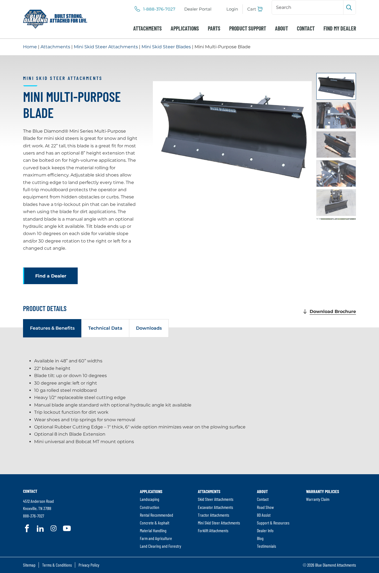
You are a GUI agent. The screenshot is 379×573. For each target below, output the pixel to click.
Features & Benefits (52, 328)
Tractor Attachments (213, 515)
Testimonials (266, 546)
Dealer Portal (197, 9)
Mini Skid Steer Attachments (106, 46)
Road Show (265, 507)
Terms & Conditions (57, 564)
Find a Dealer (50, 276)
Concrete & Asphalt (154, 522)
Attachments (147, 28)
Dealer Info (265, 530)
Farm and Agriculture (156, 538)
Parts (214, 28)
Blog (260, 538)
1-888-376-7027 (159, 9)
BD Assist (264, 515)
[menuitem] (198, 9)
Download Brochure (333, 311)
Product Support (247, 28)
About (281, 28)
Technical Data (105, 328)
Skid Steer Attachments (215, 499)
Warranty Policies (322, 491)
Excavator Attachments (215, 507)
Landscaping (149, 499)
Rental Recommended (156, 515)
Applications (185, 28)
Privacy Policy (89, 564)
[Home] (55, 19)
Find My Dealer (340, 28)
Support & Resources (273, 522)
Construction (149, 507)
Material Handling (153, 530)
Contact (306, 28)
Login (232, 9)
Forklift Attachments (213, 530)
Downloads (149, 328)
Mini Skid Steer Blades (166, 46)
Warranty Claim (317, 499)
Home (30, 46)
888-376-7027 (33, 515)
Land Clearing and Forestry (160, 546)
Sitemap (29, 564)
